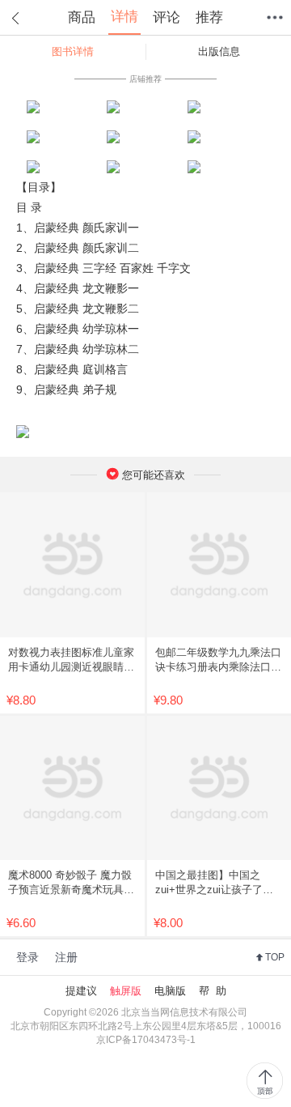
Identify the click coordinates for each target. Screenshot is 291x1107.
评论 (166, 17)
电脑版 (170, 991)
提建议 (81, 991)
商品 (81, 17)
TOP (275, 957)
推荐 (209, 17)
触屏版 (125, 991)
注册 (66, 957)
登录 (27, 957)
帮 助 (212, 991)
